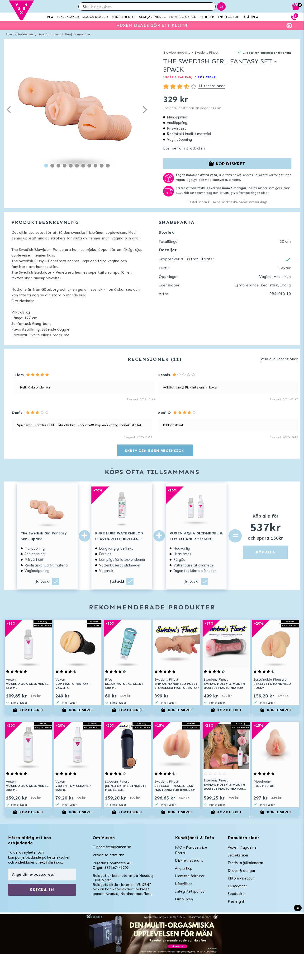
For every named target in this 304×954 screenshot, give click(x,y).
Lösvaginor (237, 886)
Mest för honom (49, 34)
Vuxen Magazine (242, 847)
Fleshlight (236, 901)
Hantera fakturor (189, 876)
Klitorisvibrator (241, 878)
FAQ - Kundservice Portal (191, 850)
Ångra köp (184, 868)
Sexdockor (237, 894)
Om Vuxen (184, 899)
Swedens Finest (206, 53)
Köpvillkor (183, 884)
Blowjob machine (77, 34)
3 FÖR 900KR (205, 77)
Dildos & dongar (241, 871)
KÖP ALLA (265, 552)
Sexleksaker (25, 34)
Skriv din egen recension (155, 450)
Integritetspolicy (189, 891)
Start (10, 34)
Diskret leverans (189, 860)
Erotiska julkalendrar (245, 863)
